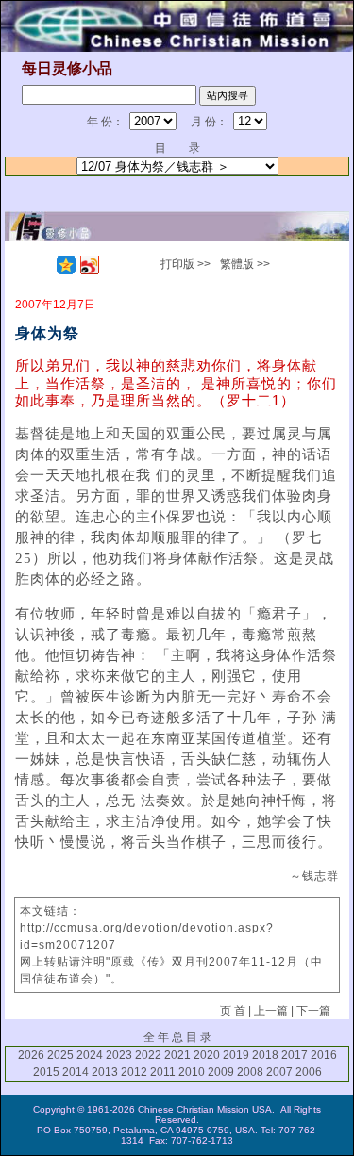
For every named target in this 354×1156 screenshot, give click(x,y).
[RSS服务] (42, 265)
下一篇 (313, 1010)
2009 (221, 1072)
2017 (294, 1055)
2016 (324, 1055)
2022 (148, 1055)
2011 (163, 1072)
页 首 (232, 1010)
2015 (46, 1072)
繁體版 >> (245, 264)
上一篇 (271, 1010)
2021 (177, 1055)
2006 (308, 1072)
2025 (60, 1055)
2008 (250, 1072)
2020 (207, 1055)
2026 (31, 1055)
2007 (279, 1072)
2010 (191, 1072)
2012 (134, 1072)
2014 (75, 1072)
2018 (265, 1055)
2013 (105, 1072)
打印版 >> (185, 264)
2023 (119, 1055)
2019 (236, 1055)
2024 (89, 1055)
